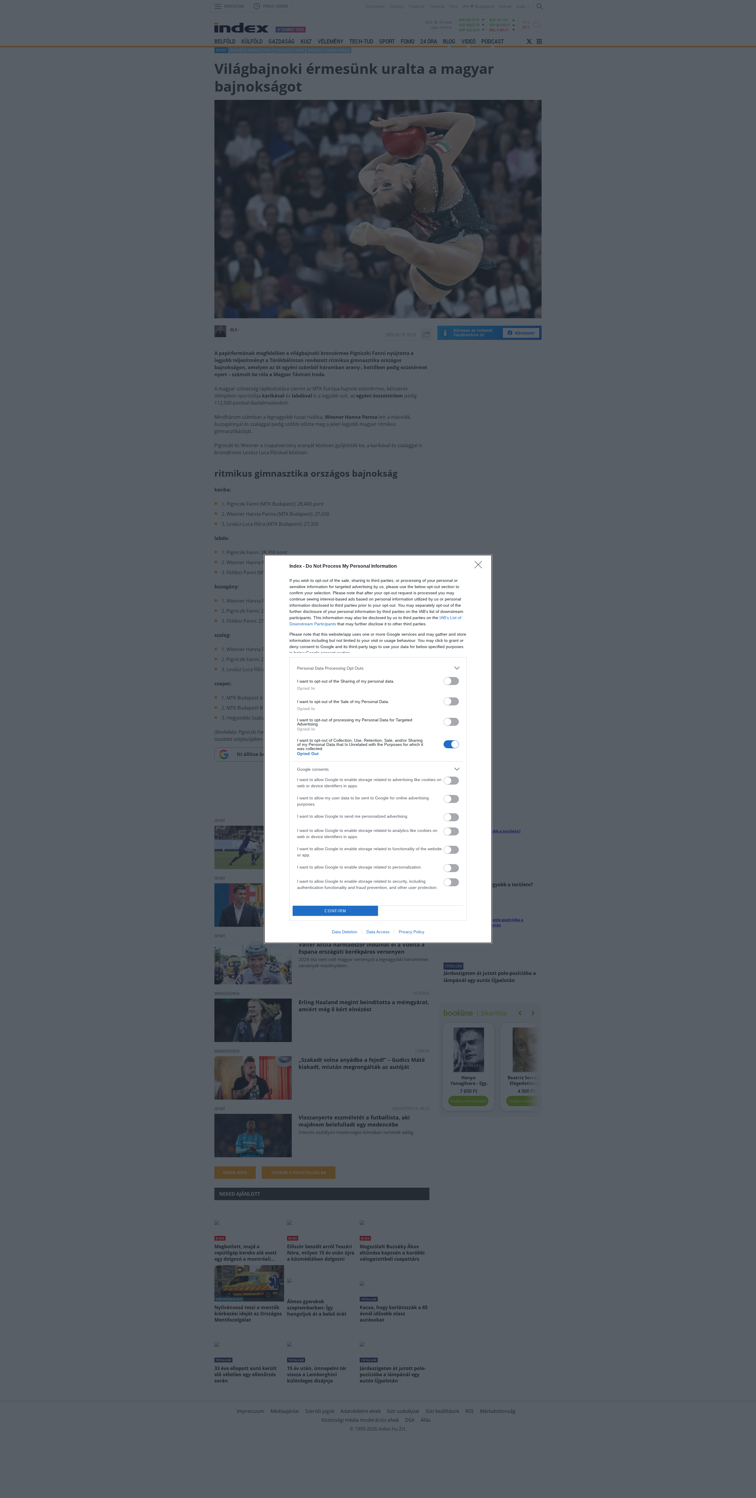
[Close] (480, 566)
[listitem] (378, 668)
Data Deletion (344, 931)
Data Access (378, 931)
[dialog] (378, 749)
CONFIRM (335, 911)
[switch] (451, 681)
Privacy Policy (411, 931)
